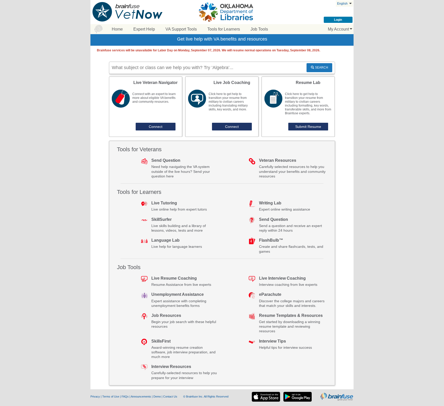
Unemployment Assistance (177, 294)
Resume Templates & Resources (291, 315)
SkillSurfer (161, 219)
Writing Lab (270, 203)
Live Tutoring (164, 203)
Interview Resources (171, 366)
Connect (155, 127)
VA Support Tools (181, 29)
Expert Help (144, 29)
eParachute (270, 294)
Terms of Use (110, 396)
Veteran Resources (277, 160)
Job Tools (259, 29)
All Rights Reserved (216, 396)
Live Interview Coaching (282, 278)
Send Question (165, 160)
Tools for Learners (223, 29)
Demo (157, 396)
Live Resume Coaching (174, 278)
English (342, 3)
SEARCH (321, 67)
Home (117, 29)
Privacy (95, 396)
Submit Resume (308, 127)
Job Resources (166, 315)
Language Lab (165, 240)
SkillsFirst (161, 341)
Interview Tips (272, 341)
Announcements (141, 396)
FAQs (126, 396)
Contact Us (170, 396)
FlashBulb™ (271, 240)
